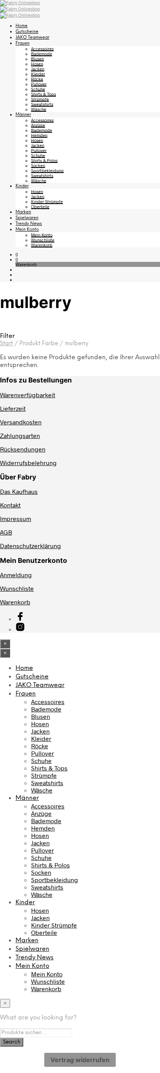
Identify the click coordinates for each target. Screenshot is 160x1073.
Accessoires (42, 48)
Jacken (37, 68)
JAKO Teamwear (32, 37)
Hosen (37, 63)
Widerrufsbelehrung (28, 462)
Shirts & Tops (43, 94)
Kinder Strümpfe (47, 201)
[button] (17, 254)
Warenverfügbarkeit (27, 394)
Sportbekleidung (47, 170)
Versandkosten (21, 422)
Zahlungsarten (20, 435)
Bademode (41, 53)
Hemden (39, 135)
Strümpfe (40, 99)
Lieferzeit (13, 408)
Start (6, 344)
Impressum (15, 518)
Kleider (38, 73)
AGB (6, 532)
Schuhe (38, 89)
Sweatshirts (42, 104)
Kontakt (10, 505)
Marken (23, 212)
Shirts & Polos (44, 160)
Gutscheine (27, 31)
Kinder (22, 186)
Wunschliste (42, 239)
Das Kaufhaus (19, 491)
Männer (23, 114)
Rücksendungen (22, 449)
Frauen (23, 43)
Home (22, 26)
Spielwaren (27, 218)
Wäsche (38, 109)
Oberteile (40, 206)
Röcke (37, 78)
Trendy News (29, 224)
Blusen (37, 58)
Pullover (39, 84)
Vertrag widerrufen (80, 1060)
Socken (38, 165)
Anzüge (38, 125)
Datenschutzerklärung (30, 545)
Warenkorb (41, 244)
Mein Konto (27, 229)
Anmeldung (16, 574)
